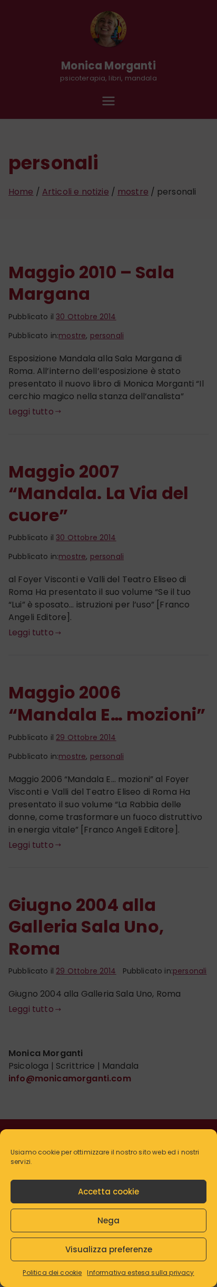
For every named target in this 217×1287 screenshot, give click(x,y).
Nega (108, 1220)
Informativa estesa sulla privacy (140, 1272)
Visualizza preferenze (108, 1249)
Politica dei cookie (52, 1272)
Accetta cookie (108, 1191)
